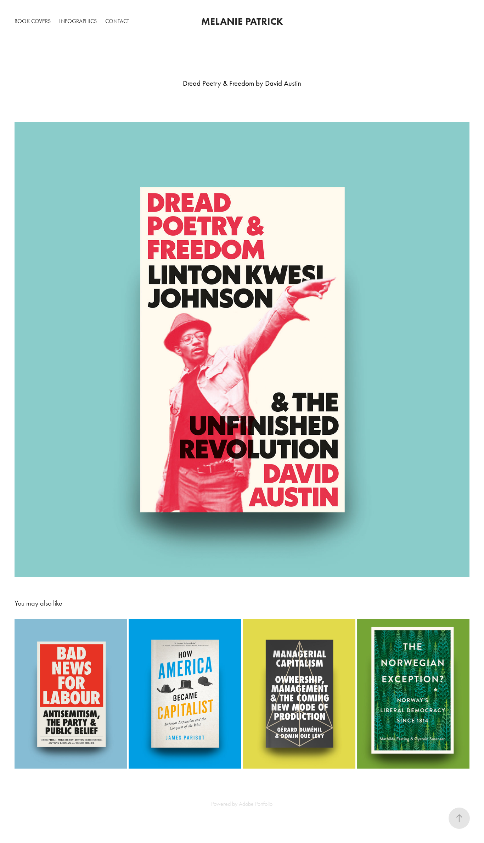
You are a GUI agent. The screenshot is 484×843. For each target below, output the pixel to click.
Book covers (33, 21)
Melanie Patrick (242, 21)
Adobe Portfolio (255, 803)
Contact (117, 21)
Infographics (78, 21)
